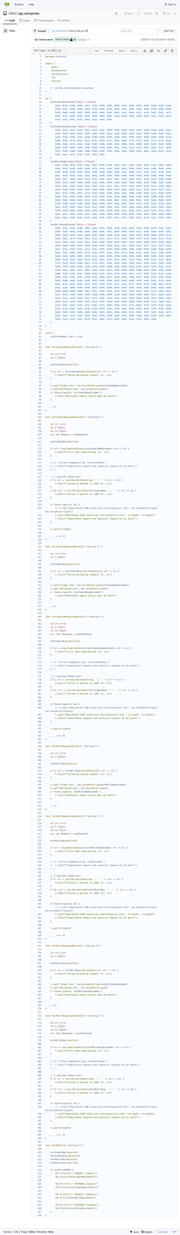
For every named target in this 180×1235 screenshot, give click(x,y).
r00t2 (12, 13)
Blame (122, 51)
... (88, 39)
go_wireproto (29, 13)
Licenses (163, 1231)
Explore (19, 4)
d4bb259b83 (62, 39)
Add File (168, 30)
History (134, 51)
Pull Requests (45, 20)
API (174, 1231)
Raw (97, 51)
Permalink (109, 51)
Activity (65, 20)
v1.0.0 (82, 39)
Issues (26, 20)
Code (12, 20)
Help (31, 4)
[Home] (7, 4)
